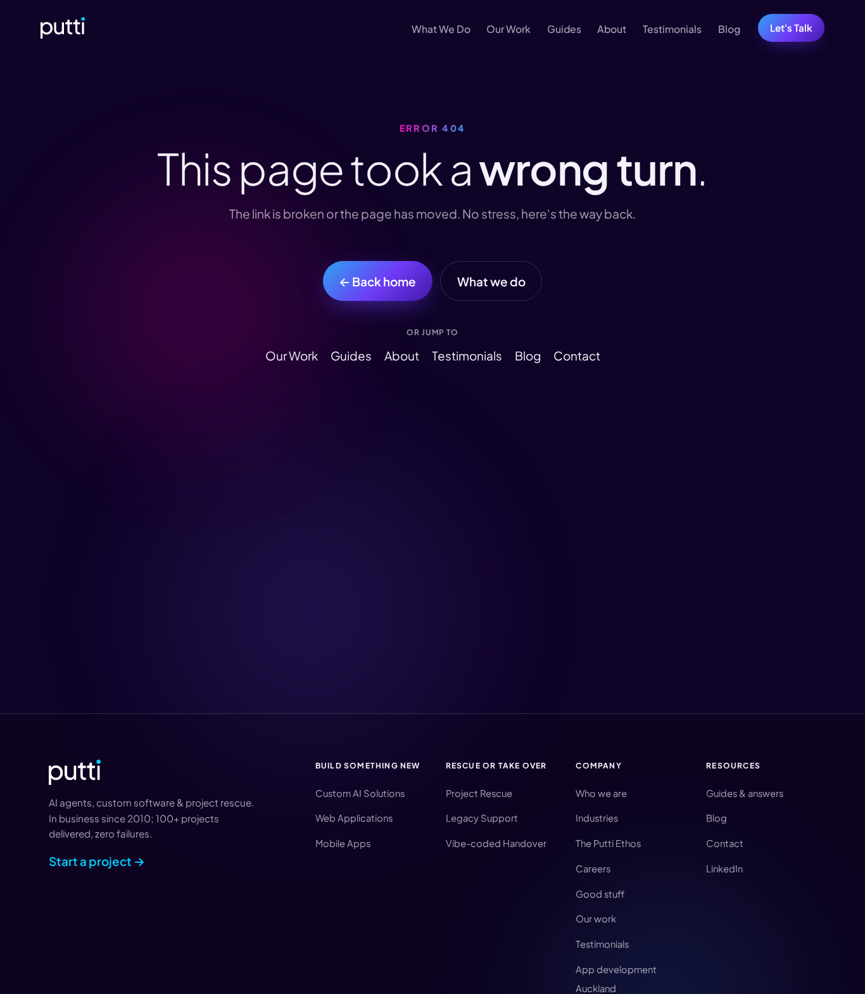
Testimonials (672, 29)
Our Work (508, 29)
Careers (593, 868)
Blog (729, 29)
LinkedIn (724, 868)
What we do (491, 281)
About (611, 29)
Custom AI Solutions (360, 793)
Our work (596, 918)
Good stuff (600, 894)
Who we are (601, 793)
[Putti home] (63, 28)
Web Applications (354, 818)
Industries (597, 818)
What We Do (441, 29)
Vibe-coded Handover (496, 843)
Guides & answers (744, 793)
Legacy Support (482, 818)
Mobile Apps (342, 843)
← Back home (377, 281)
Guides (564, 29)
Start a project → (97, 861)
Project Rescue (479, 793)
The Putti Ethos (608, 843)
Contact (576, 355)
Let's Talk (791, 28)
